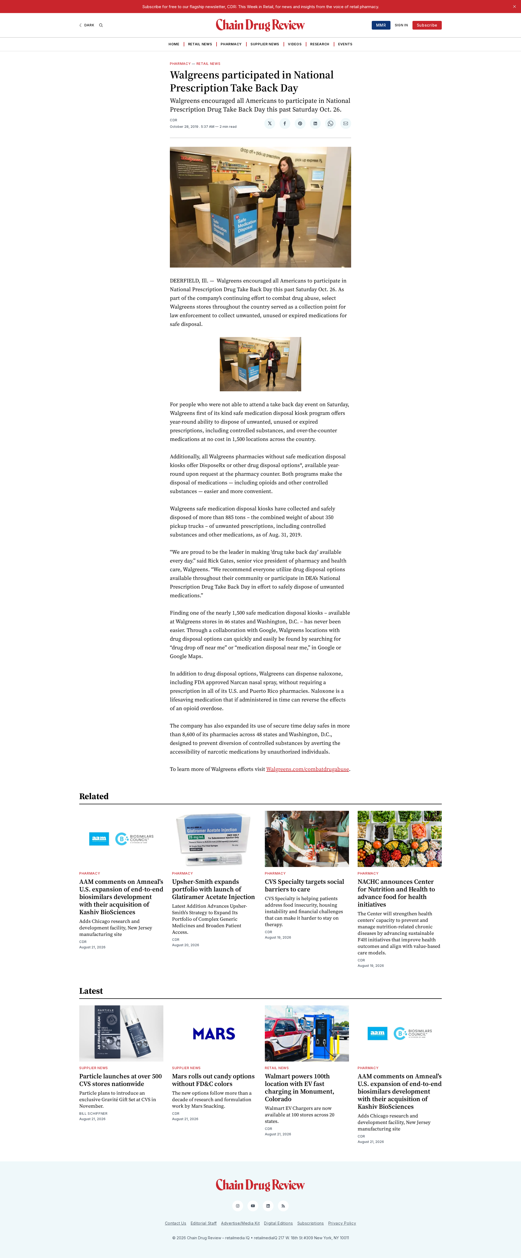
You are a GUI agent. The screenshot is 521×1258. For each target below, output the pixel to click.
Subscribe (427, 25)
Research (319, 44)
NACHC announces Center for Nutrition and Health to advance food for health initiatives (396, 893)
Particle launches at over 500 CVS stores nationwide (120, 1080)
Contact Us (175, 1223)
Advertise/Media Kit (240, 1223)
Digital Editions (278, 1223)
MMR (381, 25)
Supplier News (264, 44)
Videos (294, 44)
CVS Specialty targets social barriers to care (304, 885)
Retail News (200, 44)
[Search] (101, 25)
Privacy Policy (342, 1223)
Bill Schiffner (93, 1113)
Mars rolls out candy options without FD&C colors (213, 1080)
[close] (514, 6)
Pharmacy (231, 44)
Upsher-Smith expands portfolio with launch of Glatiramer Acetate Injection (213, 889)
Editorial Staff (204, 1223)
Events (345, 44)
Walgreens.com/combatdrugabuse (307, 769)
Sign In (401, 25)
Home (174, 44)
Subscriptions (310, 1223)
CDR (173, 120)
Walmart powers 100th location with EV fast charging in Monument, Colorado (299, 1087)
